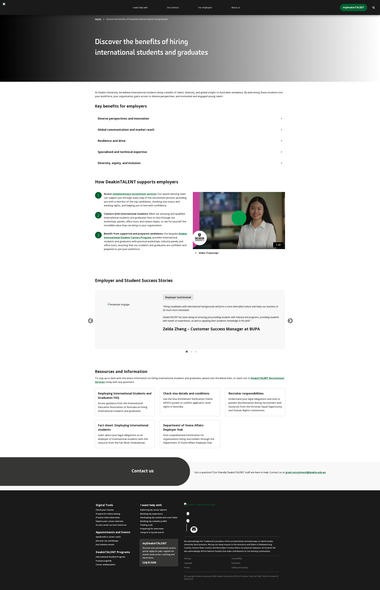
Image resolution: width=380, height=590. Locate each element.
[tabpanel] (190, 319)
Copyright (188, 563)
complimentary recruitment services (134, 194)
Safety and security (240, 567)
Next (288, 319)
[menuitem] (147, 7)
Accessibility (237, 558)
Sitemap (187, 558)
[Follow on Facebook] (187, 513)
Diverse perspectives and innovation (123, 118)
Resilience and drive (112, 141)
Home (98, 19)
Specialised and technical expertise (122, 152)
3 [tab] (195, 351)
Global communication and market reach (126, 130)
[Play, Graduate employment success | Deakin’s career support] (239, 218)
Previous (89, 319)
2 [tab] (191, 351)
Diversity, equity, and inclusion (119, 163)
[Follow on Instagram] (187, 520)
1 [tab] (186, 351)
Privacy (187, 567)
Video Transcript (208, 253)
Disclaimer (236, 563)
